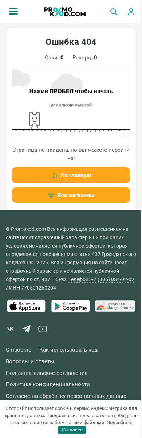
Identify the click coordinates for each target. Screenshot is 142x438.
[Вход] (131, 12)
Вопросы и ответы (30, 361)
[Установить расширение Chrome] (115, 306)
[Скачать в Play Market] (70, 306)
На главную (76, 175)
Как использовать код (68, 350)
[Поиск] (114, 12)
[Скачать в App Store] (26, 306)
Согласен (72, 430)
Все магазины (76, 195)
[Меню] (13, 11)
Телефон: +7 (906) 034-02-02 (101, 279)
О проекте (18, 350)
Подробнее (119, 422)
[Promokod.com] (65, 11)
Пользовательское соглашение (47, 373)
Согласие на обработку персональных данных (66, 396)
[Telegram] (26, 330)
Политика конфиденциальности (48, 384)
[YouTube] (42, 330)
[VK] (10, 330)
